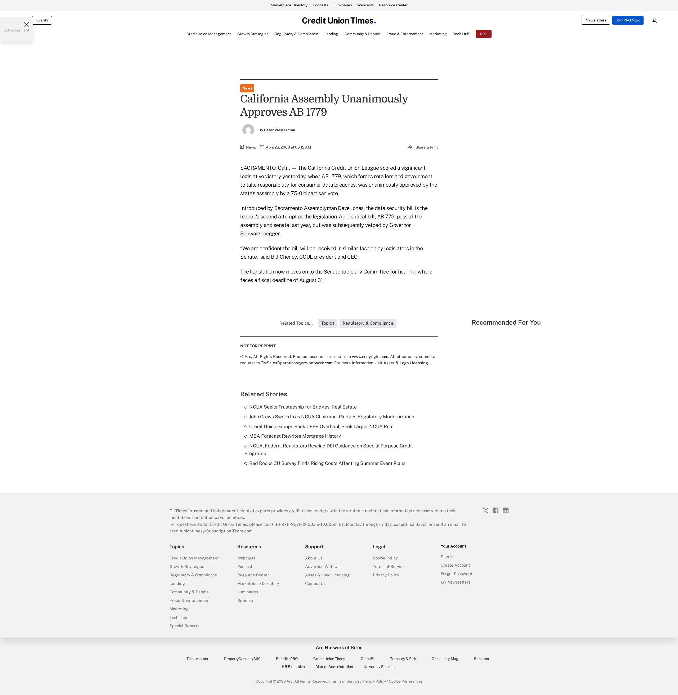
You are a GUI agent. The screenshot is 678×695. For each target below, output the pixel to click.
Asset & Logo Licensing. (406, 363)
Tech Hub (178, 617)
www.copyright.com (370, 356)
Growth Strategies (187, 566)
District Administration (334, 667)
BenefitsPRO (287, 659)
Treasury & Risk (403, 659)
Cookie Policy (385, 558)
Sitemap (245, 600)
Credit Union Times (329, 659)
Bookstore (483, 659)
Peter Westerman (279, 130)
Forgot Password (456, 573)
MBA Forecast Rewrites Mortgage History (295, 436)
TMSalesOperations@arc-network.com (296, 363)
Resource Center (393, 5)
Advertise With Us (322, 566)
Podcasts (320, 5)
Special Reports (184, 626)
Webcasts (365, 5)
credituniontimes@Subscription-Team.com (211, 530)
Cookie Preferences (406, 681)
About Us (314, 558)
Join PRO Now (628, 20)
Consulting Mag (445, 659)
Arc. (290, 681)
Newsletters (596, 20)
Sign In (447, 556)
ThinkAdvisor (197, 659)
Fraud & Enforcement (190, 600)
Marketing (179, 609)
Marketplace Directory (289, 5)
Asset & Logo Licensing (327, 575)
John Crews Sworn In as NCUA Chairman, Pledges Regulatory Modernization (331, 416)
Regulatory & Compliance (193, 575)
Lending (177, 583)
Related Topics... (296, 323)
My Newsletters (456, 582)
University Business (380, 667)
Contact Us (315, 583)
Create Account (455, 565)
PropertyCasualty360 (242, 659)
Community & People (189, 592)
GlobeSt (367, 659)
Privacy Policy (386, 575)
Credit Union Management (194, 558)
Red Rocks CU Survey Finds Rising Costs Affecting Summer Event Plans (327, 463)
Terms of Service (389, 566)
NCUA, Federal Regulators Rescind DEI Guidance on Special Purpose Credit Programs (328, 449)
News (247, 88)
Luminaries (342, 5)
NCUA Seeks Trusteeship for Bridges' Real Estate (303, 407)
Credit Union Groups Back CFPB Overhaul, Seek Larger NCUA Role (321, 426)
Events (42, 20)
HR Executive (293, 667)
